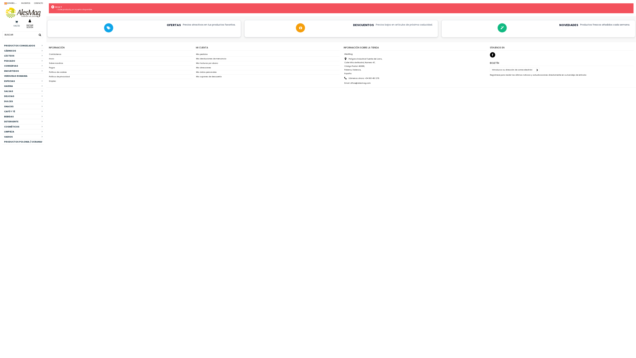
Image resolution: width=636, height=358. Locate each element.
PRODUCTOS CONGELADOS (19, 45)
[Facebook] (492, 55)
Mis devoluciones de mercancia (211, 59)
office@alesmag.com (360, 83)
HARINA (8, 86)
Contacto (38, 3)
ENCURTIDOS (11, 71)
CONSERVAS (11, 65)
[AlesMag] (23, 13)
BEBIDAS (9, 116)
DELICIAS (9, 96)
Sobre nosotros (56, 63)
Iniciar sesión (29, 26)
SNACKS (9, 106)
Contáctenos (55, 54)
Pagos (52, 67)
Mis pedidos (202, 54)
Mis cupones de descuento (209, 76)
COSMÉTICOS (11, 126)
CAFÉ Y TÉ (9, 111)
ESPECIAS (9, 81)
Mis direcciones (203, 67)
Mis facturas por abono (207, 63)
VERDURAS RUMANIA (15, 76)
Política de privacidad (59, 76)
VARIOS (8, 136)
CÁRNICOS (10, 50)
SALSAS (8, 91)
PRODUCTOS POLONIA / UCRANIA (23, 141)
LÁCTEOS (9, 55)
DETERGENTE (11, 121)
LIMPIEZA (9, 131)
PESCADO (9, 60)
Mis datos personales (206, 72)
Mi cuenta (202, 47)
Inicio (51, 59)
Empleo (52, 81)
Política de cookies (58, 72)
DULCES (8, 101)
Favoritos (25, 3)
